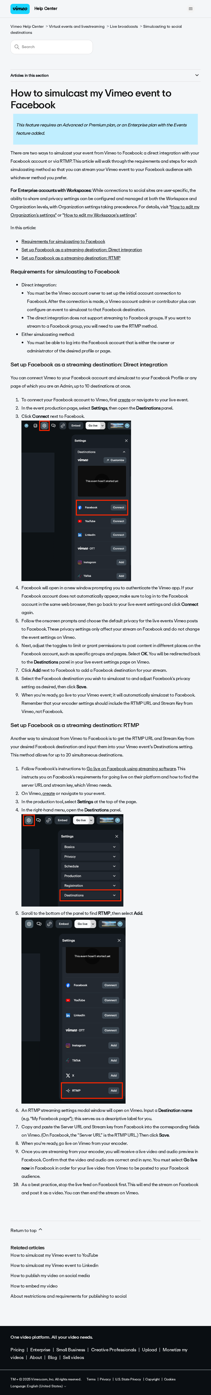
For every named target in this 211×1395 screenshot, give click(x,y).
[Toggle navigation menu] (191, 8)
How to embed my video (33, 1286)
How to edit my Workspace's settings (99, 215)
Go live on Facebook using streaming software (131, 768)
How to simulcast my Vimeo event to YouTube (54, 1255)
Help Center (45, 8)
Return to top (23, 1230)
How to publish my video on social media (50, 1275)
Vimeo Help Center (26, 26)
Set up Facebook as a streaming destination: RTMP (70, 258)
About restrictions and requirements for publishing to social (68, 1296)
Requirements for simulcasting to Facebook (63, 241)
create (48, 793)
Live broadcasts (124, 26)
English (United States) (45, 1386)
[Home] (20, 9)
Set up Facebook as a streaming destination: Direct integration (81, 249)
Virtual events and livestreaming (77, 26)
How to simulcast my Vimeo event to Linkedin (54, 1265)
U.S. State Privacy (128, 1379)
